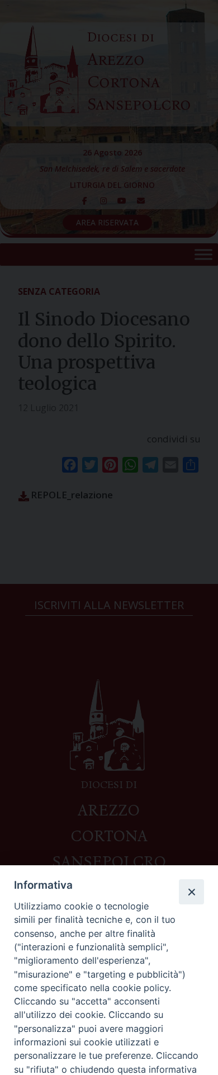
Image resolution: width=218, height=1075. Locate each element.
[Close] (191, 891)
